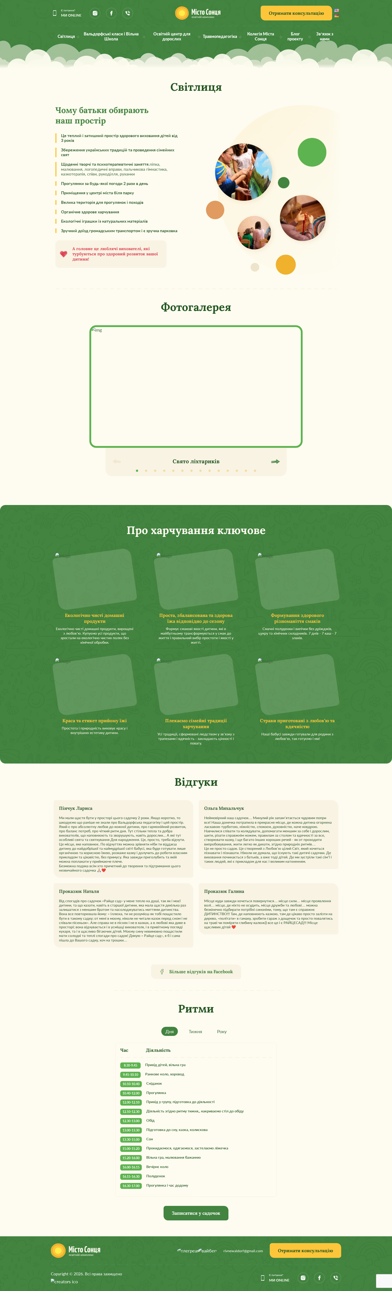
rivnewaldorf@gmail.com (243, 1251)
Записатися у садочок (196, 1213)
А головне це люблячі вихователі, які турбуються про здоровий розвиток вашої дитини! (115, 254)
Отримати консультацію (296, 13)
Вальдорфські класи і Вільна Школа (111, 36)
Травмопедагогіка (220, 36)
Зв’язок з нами (324, 36)
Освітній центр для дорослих (171, 36)
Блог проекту (295, 36)
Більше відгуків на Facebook (201, 971)
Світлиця (66, 36)
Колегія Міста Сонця (260, 36)
